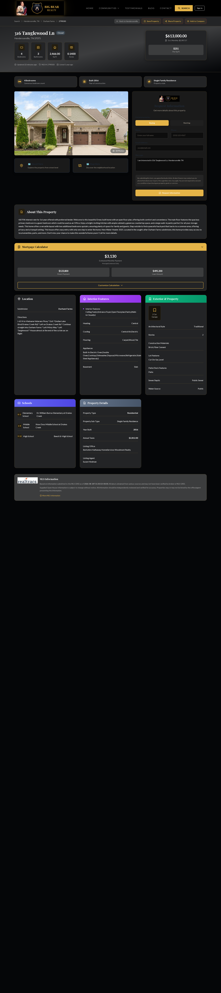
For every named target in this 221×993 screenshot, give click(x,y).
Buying (152, 123)
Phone (173, 130)
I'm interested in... (143, 117)
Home (89, 8)
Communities (108, 8)
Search (185, 8)
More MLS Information (51, 495)
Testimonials (133, 8)
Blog (151, 8)
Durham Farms (49, 21)
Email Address (141, 142)
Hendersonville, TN (31, 21)
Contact (166, 8)
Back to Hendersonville (128, 21)
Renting (187, 123)
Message (139, 155)
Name (137, 130)
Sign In (199, 8)
